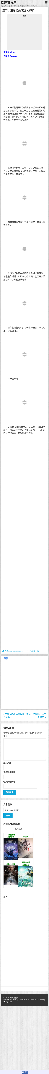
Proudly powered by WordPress (15, 1000)
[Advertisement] (24, 33)
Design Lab (7, 1002)
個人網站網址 (9, 781)
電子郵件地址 (9, 772)
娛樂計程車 (9, 2)
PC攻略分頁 (34, 651)
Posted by (14, 651)
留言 (5, 736)
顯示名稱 (7, 763)
